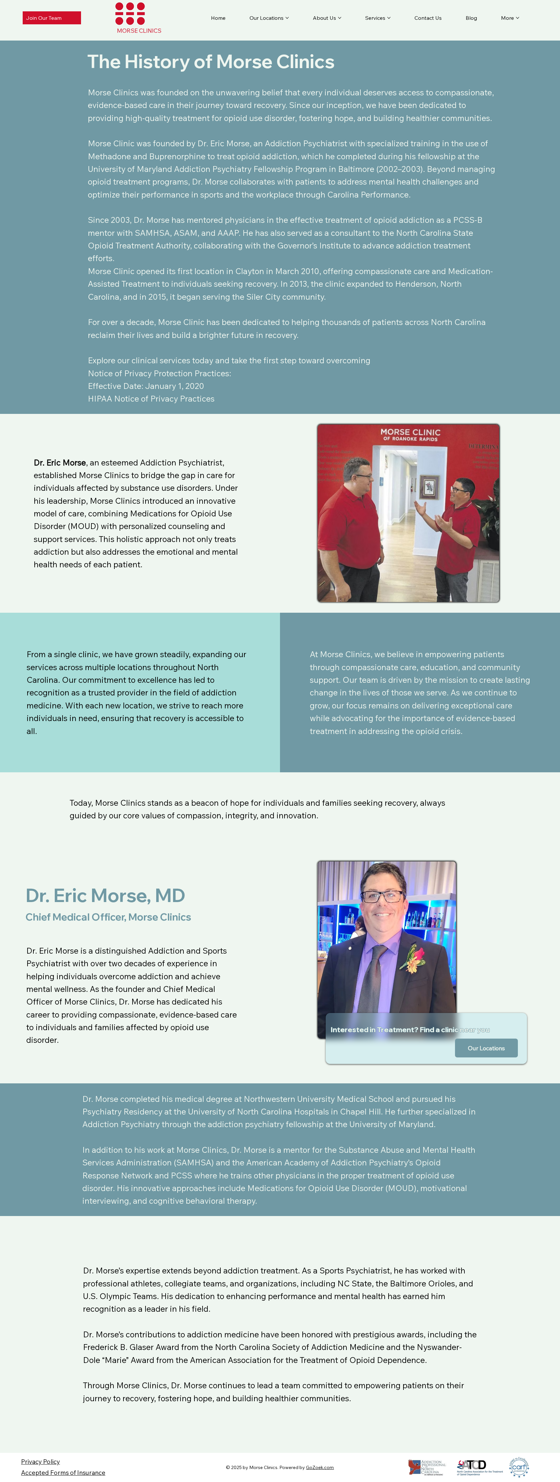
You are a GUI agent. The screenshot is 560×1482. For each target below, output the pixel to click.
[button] (486, 1048)
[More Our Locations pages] (287, 17)
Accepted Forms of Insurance (63, 1472)
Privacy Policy (40, 1461)
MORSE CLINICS (139, 30)
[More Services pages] (389, 17)
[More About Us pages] (339, 17)
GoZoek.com (320, 1467)
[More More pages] (517, 17)
